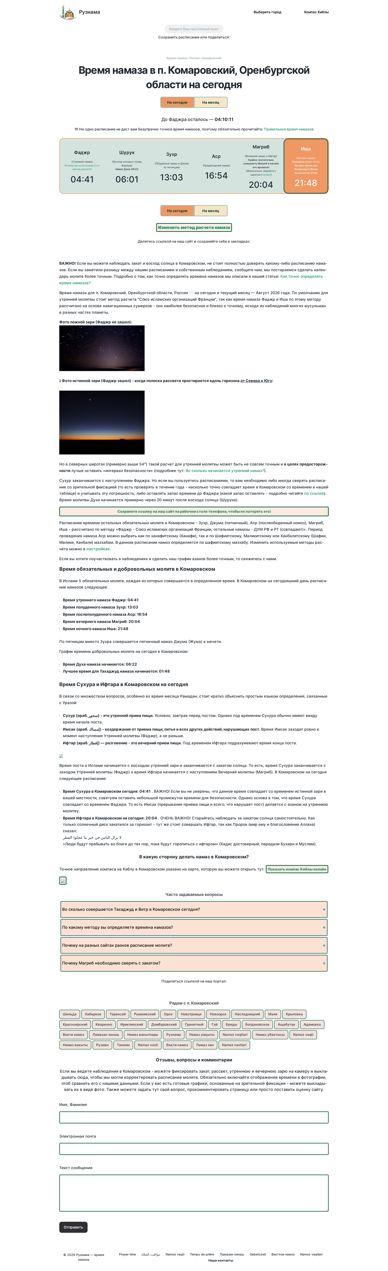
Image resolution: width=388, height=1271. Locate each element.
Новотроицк (191, 1014)
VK (161, 45)
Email (227, 45)
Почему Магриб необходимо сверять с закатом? (111, 963)
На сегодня (177, 102)
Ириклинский (131, 1024)
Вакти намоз (73, 1034)
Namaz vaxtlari (234, 1045)
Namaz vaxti (148, 1045)
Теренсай (118, 1014)
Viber (199, 45)
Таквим (123, 1045)
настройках (98, 548)
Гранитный (194, 1024)
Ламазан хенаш (106, 1034)
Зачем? (266, 174)
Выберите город (267, 12)
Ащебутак (286, 1024)
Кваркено (104, 1024)
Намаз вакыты (75, 1045)
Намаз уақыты (201, 1034)
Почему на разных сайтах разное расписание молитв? (117, 945)
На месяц (210, 102)
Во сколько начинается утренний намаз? (225, 470)
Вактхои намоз (283, 1254)
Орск (168, 1014)
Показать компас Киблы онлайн (297, 869)
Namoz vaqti (303, 1034)
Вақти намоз (177, 1045)
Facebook (170, 45)
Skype (189, 45)
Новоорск (218, 1014)
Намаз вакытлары (142, 1034)
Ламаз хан (205, 1045)
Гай (215, 1024)
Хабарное (93, 1014)
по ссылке (314, 493)
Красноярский (75, 1024)
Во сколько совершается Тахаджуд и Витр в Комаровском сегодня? (131, 909)
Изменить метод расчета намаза (194, 227)
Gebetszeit (258, 1254)
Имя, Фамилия (73, 1104)
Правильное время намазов (288, 129)
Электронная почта (77, 1136)
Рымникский (145, 1014)
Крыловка (294, 1014)
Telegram (208, 45)
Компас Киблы (316, 12)
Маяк (273, 1014)
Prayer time (127, 1254)
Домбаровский (164, 1024)
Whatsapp (218, 45)
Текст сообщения (76, 1168)
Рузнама (89, 12)
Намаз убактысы (270, 1034)
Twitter (180, 45)
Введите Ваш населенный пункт (194, 29)
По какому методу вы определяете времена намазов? (117, 927)
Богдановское (257, 1024)
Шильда (70, 1014)
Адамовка (312, 1024)
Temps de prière (202, 1254)
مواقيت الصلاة (150, 1254)
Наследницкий (247, 1014)
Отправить (73, 1227)
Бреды (231, 1024)
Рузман (102, 1045)
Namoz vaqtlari (235, 1034)
